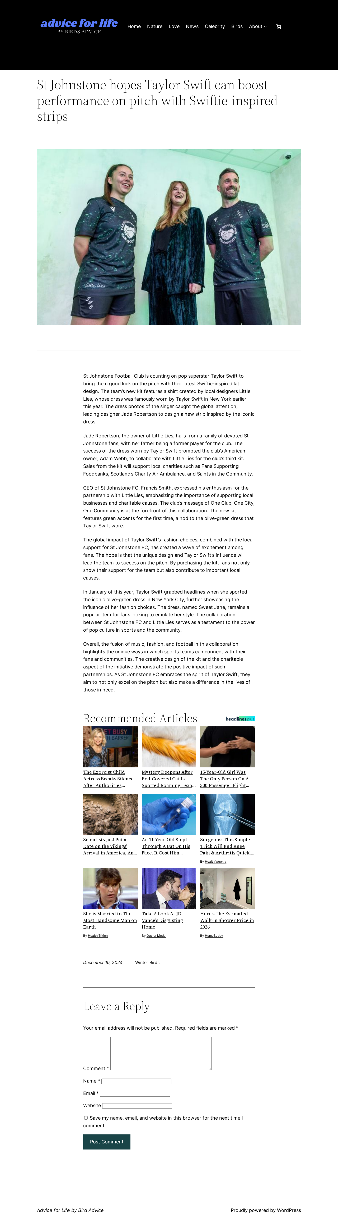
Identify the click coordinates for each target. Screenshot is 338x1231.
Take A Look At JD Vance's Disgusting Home (162, 920)
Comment (96, 1068)
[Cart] (279, 27)
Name (91, 1081)
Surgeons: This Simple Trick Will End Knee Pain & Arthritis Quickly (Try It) (226, 846)
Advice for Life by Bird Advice (70, 1210)
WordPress (289, 1210)
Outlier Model (156, 936)
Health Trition (98, 936)
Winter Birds (147, 962)
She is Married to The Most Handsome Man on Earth (110, 920)
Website (92, 1105)
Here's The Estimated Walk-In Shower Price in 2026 (227, 920)
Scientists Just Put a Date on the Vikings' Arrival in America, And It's (110, 846)
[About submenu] (265, 26)
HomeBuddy (214, 936)
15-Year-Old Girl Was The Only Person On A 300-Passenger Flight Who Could (224, 779)
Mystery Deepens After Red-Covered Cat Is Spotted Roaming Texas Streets (168, 779)
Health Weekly (215, 861)
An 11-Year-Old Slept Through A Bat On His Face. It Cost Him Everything (166, 846)
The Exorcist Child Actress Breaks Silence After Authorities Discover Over (108, 779)
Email (91, 1093)
